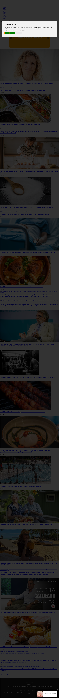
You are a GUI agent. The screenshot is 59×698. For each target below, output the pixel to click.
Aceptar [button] (7, 33)
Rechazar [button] (12, 33)
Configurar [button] (18, 33)
